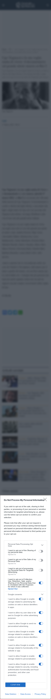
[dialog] (25, 597)
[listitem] (25, 545)
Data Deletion (10, 694)
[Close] (45, 500)
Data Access (25, 694)
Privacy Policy (40, 694)
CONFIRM (15, 685)
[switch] (41, 551)
